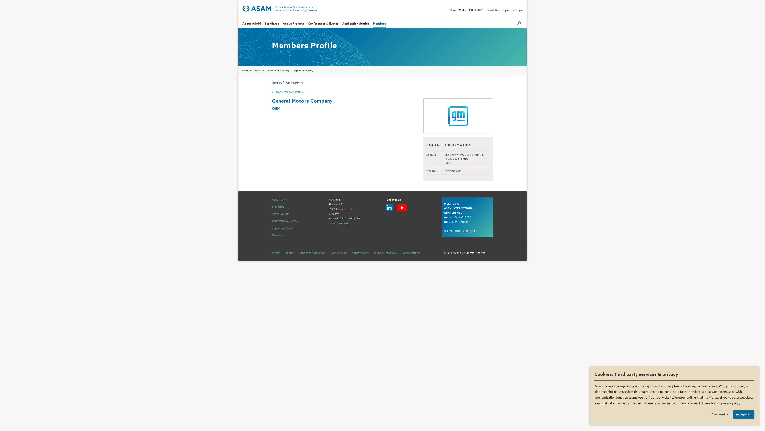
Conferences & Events (323, 23)
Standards (272, 23)
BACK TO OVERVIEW (289, 92)
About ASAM (251, 23)
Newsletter (493, 10)
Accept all (744, 414)
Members (379, 23)
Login (505, 10)
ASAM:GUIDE (476, 10)
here (707, 403)
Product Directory (278, 70)
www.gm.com (453, 171)
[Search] (519, 23)
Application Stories (355, 23)
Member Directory (253, 70)
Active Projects (293, 23)
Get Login (517, 10)
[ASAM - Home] (279, 8)
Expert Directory (303, 70)
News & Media (458, 10)
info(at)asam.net (338, 223)
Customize (720, 414)
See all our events (457, 231)
